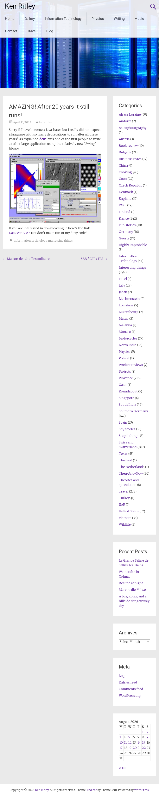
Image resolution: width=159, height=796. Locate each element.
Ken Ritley (20, 6)
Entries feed (128, 682)
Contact (11, 31)
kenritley (45, 122)
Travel (31, 31)
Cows (123, 179)
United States (129, 511)
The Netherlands (131, 467)
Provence (126, 378)
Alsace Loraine (130, 114)
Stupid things (129, 436)
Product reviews (131, 365)
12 (130, 742)
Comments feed (131, 689)
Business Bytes (130, 159)
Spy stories (127, 429)
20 (135, 748)
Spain (123, 422)
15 (143, 742)
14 (139, 742)
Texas (123, 454)
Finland (124, 212)
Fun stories (127, 225)
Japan (123, 292)
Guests (124, 238)
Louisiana (126, 305)
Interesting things (60, 240)
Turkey (124, 498)
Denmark (126, 192)
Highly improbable (133, 245)
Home (10, 19)
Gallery (29, 19)
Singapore (126, 398)
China (123, 165)
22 (144, 748)
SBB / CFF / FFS (94, 259)
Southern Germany (133, 411)
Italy (122, 285)
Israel (123, 279)
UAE (122, 505)
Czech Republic (130, 185)
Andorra (125, 121)
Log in (124, 676)
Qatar (123, 385)
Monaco (125, 332)
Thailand (125, 460)
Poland (124, 358)
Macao (124, 318)
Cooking (125, 172)
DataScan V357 (19, 233)
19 (129, 748)
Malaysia (125, 325)
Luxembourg (128, 312)
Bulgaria (125, 152)
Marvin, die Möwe (132, 590)
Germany (126, 232)
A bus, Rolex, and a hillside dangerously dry (134, 601)
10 (121, 742)
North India (127, 345)
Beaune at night (131, 583)
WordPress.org (130, 695)
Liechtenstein (129, 299)
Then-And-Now (131, 473)
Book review (128, 146)
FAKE (122, 205)
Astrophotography (133, 128)
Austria (124, 139)
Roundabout (128, 391)
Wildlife (125, 524)
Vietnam (125, 518)
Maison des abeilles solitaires (27, 259)
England (125, 199)
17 (121, 748)
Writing (119, 19)
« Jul (122, 768)
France (124, 218)
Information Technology (63, 19)
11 (125, 742)
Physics (98, 19)
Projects (125, 371)
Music (139, 19)
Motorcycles (128, 338)
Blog (49, 31)
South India (127, 404)
